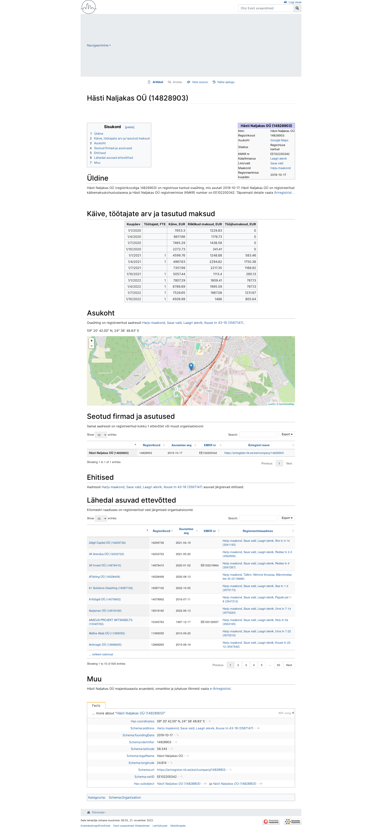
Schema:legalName (140, 756)
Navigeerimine (97, 45)
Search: (233, 434)
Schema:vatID (144, 777)
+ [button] (92, 341)
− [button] (92, 346)
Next (289, 463)
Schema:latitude (142, 749)
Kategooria (96, 797)
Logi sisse (295, 2)
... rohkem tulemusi (101, 654)
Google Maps (279, 140)
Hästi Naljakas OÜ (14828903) (140, 713)
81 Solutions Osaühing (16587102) (111, 588)
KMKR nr (210, 445)
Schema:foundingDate (138, 735)
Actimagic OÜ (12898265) (105, 644)
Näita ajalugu (226, 82)
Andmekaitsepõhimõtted (95, 825)
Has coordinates (142, 721)
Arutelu (177, 82)
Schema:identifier (141, 742)
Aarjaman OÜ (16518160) (105, 610)
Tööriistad (98, 812)
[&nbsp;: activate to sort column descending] (112, 445)
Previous (266, 463)
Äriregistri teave (259, 445)
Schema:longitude (141, 763)
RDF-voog (285, 713)
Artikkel (158, 82)
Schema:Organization (125, 797)
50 (278, 665)
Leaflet (271, 403)
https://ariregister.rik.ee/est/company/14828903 (254, 453)
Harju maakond (280, 168)
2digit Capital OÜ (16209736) (107, 543)
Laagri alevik (278, 158)
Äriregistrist (283, 192)
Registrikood (151, 445)
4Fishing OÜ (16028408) (104, 576)
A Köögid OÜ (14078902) (105, 599)
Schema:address (142, 728)
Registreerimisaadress (258, 531)
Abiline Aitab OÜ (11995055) (107, 633)
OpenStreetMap (286, 403)
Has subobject (144, 784)
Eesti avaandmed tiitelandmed (131, 825)
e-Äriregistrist (220, 689)
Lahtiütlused (160, 825)
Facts (96, 705)
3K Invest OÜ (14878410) (105, 565)
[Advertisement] (206, 45)
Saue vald (276, 163)
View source (200, 82)
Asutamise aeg (182, 445)
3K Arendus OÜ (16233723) (106, 554)
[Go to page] (297, 8)
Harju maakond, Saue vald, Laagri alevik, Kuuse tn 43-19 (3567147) (192, 323)
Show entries (101, 434)
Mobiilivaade (178, 825)
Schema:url (146, 770)
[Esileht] (89, 7)
